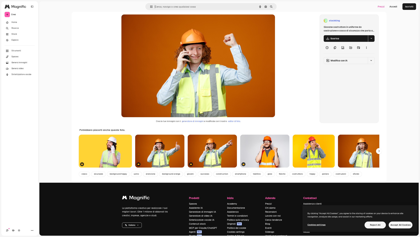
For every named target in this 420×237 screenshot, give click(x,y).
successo (204, 174)
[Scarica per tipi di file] (371, 38)
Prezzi (381, 6)
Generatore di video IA (200, 215)
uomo (136, 174)
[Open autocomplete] (150, 6)
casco (84, 174)
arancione (150, 174)
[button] (132, 225)
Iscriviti (409, 6)
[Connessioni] (7, 230)
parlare (325, 174)
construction (222, 174)
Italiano (131, 225)
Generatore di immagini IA (202, 211)
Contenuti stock (197, 223)
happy (312, 174)
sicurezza (98, 174)
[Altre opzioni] (366, 47)
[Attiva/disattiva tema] (19, 230)
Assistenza (233, 211)
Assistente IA (196, 207)
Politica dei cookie (236, 227)
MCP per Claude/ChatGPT (203, 227)
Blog (267, 223)
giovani (190, 174)
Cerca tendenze (273, 219)
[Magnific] (136, 198)
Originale (143, 20)
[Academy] (13, 230)
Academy (232, 203)
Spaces (193, 203)
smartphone (240, 174)
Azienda (270, 198)
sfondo (356, 174)
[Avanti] (379, 151)
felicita (282, 174)
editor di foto (234, 121)
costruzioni (341, 174)
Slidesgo (269, 231)
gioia (270, 174)
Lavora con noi (273, 215)
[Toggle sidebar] (32, 6)
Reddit (306, 231)
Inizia (230, 198)
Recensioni (271, 211)
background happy (118, 174)
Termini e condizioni (237, 215)
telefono (257, 174)
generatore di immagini (192, 121)
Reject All (375, 225)
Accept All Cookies (400, 225)
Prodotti (194, 198)
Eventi (268, 227)
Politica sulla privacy (238, 219)
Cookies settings (235, 231)
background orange (171, 174)
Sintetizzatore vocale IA (201, 219)
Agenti (195, 231)
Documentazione (236, 207)
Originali (234, 223)
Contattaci (310, 198)
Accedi (393, 6)
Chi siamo (270, 207)
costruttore (297, 174)
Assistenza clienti (312, 203)
